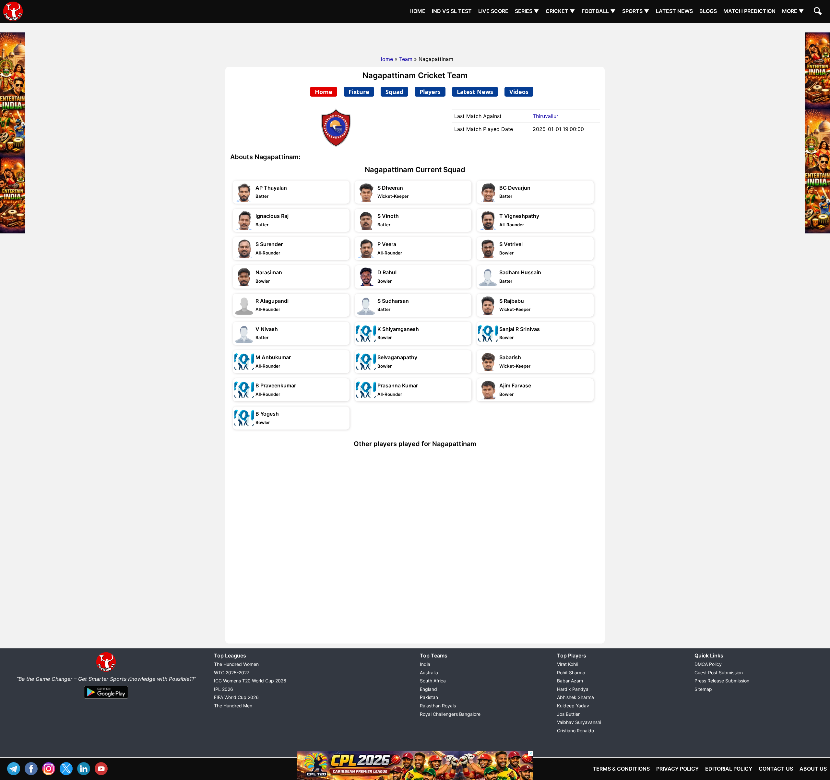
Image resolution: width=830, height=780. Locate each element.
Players (430, 92)
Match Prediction (749, 11)
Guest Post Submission (718, 672)
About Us (813, 768)
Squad (394, 92)
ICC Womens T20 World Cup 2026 (250, 680)
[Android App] (106, 699)
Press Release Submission (721, 680)
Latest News (674, 11)
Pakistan (429, 697)
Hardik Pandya (572, 689)
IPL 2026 (223, 689)
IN (85, 768)
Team (405, 59)
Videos (518, 92)
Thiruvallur (545, 116)
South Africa (433, 680)
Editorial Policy (728, 768)
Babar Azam (570, 680)
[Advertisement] (415, 37)
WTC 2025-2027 (231, 672)
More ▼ (793, 11)
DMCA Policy (708, 664)
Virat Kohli (567, 664)
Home (417, 11)
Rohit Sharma (571, 672)
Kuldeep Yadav (573, 705)
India (425, 664)
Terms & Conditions (621, 768)
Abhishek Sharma (575, 697)
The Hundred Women (236, 664)
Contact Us (776, 768)
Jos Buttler (568, 714)
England (428, 689)
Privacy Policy (677, 768)
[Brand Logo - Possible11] (106, 670)
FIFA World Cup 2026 (236, 697)
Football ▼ (599, 11)
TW (68, 768)
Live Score (493, 11)
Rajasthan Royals (438, 705)
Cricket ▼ (560, 11)
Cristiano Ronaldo (575, 730)
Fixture (359, 92)
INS (50, 768)
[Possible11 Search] (818, 12)
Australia (429, 672)
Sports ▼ (635, 11)
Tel (15, 768)
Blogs (708, 11)
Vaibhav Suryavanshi (579, 722)
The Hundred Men (233, 705)
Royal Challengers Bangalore (450, 714)
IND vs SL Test (452, 11)
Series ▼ (527, 11)
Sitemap (703, 689)
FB (33, 768)
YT (103, 768)
